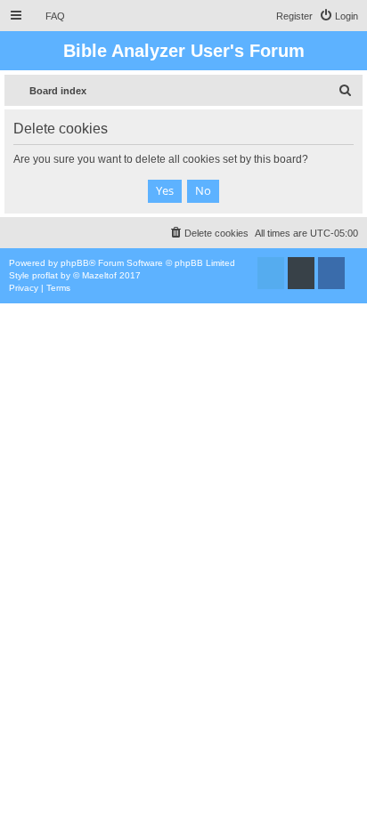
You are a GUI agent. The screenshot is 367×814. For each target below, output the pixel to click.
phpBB (75, 263)
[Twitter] (270, 273)
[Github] (301, 273)
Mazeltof (99, 275)
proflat (45, 275)
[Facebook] (331, 273)
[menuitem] (47, 16)
